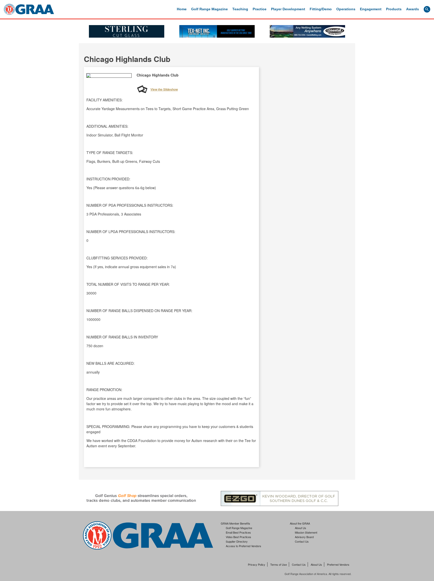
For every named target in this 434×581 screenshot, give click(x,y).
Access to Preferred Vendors (243, 546)
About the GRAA (300, 523)
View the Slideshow (164, 89)
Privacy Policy (256, 564)
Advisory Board (304, 537)
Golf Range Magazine (209, 9)
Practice (259, 9)
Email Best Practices (238, 532)
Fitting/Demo (321, 9)
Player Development (288, 9)
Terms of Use (278, 564)
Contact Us (302, 541)
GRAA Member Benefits (235, 523)
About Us (300, 528)
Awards (412, 9)
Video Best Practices (238, 537)
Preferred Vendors (338, 564)
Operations (345, 9)
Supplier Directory (237, 541)
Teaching (240, 9)
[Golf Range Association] (29, 9)
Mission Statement (306, 532)
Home (182, 9)
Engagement (371, 9)
